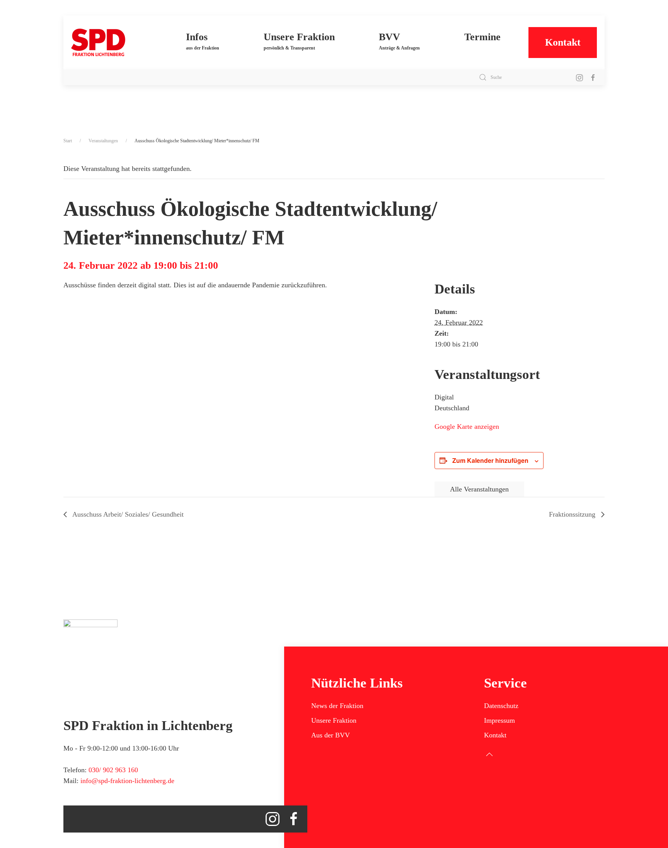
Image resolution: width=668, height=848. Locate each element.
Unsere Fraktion (333, 720)
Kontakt (563, 42)
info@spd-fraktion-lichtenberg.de (127, 781)
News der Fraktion (337, 706)
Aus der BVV (330, 735)
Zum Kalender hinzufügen (490, 460)
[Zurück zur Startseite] (114, 42)
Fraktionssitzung (573, 514)
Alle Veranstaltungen (479, 489)
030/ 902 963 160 (113, 770)
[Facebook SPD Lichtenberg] (593, 77)
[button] (203, 42)
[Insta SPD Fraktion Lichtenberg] (579, 77)
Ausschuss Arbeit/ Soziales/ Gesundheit (127, 514)
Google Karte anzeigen (467, 426)
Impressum (499, 720)
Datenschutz (501, 706)
